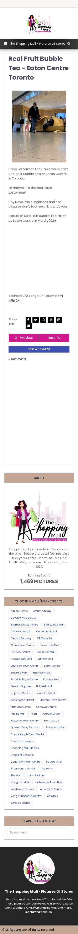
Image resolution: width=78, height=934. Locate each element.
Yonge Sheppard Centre (26, 796)
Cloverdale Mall (49, 645)
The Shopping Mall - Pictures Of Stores (37, 44)
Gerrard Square (21, 686)
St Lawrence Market (23, 768)
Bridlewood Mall (54, 624)
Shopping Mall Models (25, 748)
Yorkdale (52, 796)
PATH (34, 713)
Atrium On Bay (42, 611)
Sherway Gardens (22, 741)
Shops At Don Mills (22, 755)
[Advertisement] (39, 258)
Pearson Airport (51, 713)
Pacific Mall (18, 713)
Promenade (51, 720)
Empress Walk (42, 672)
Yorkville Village (20, 803)
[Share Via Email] (29, 326)
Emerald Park (19, 672)
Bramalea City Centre (24, 624)
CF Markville (44, 638)
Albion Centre (19, 611)
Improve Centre (20, 693)
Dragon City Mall (21, 659)
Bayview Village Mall (24, 617)
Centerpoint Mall (46, 631)
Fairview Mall (51, 679)
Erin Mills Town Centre (24, 679)
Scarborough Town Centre (27, 734)
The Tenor (47, 768)
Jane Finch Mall (46, 693)
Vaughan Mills (20, 782)
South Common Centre (25, 761)
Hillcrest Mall (44, 686)
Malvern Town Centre (53, 700)
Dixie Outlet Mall (45, 652)
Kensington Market (22, 700)
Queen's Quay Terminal (25, 727)
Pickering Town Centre (24, 720)
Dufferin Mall (45, 659)
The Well (16, 775)
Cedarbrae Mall (21, 631)
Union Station (35, 775)
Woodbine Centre (51, 789)
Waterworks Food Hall (48, 782)
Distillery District (20, 652)
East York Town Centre (24, 665)
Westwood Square (22, 789)
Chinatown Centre (22, 645)
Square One (53, 761)
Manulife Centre (21, 707)
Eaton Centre (52, 665)
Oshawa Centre (46, 707)
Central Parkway (21, 638)
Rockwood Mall (55, 727)
